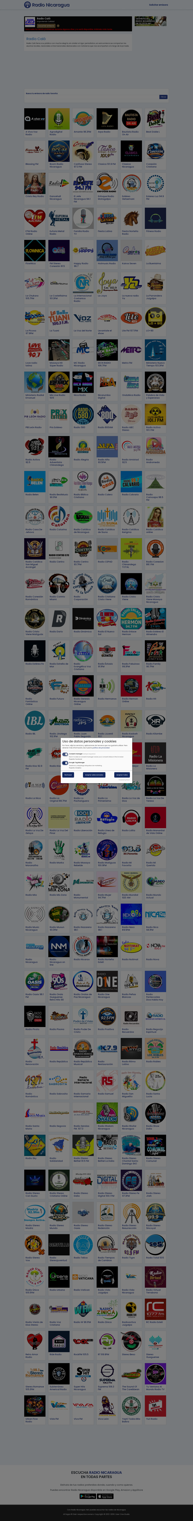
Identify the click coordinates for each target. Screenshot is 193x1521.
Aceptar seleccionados (94, 775)
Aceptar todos (122, 775)
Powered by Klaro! (124, 780)
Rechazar (68, 775)
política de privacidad (101, 748)
